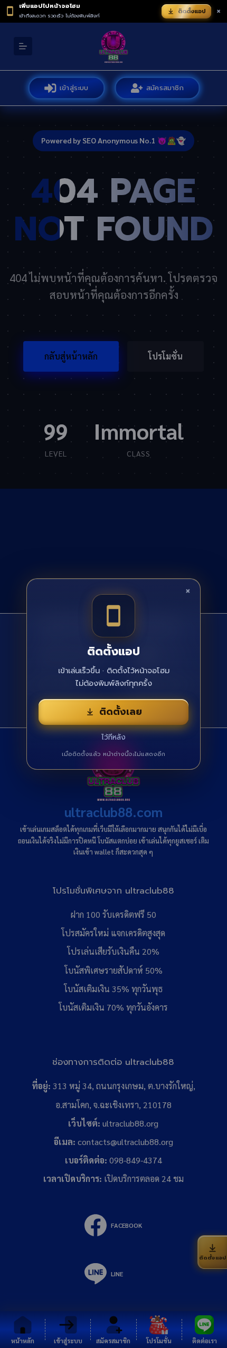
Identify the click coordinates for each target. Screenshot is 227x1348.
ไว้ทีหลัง (113, 737)
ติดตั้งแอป (192, 11)
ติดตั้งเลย (120, 712)
